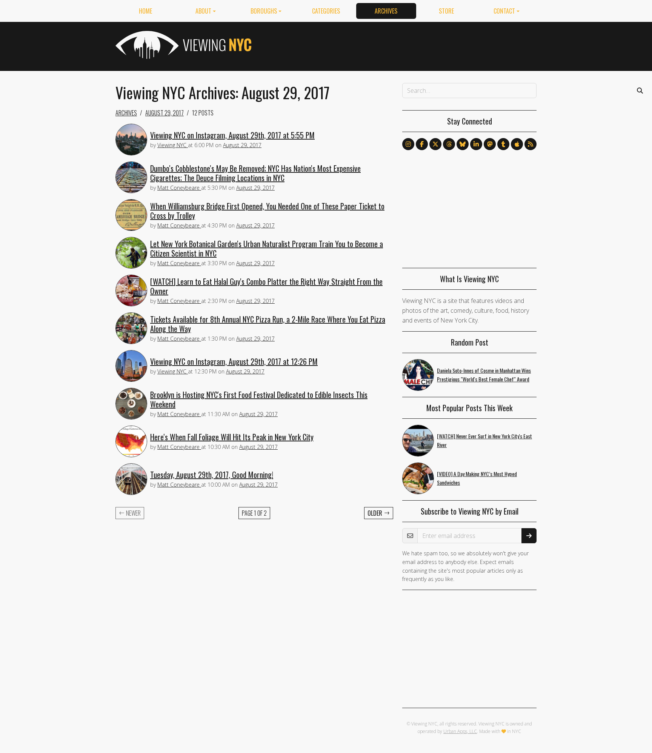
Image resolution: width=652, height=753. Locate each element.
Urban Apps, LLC (460, 731)
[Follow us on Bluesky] (463, 144)
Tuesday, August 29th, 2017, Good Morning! (211, 474)
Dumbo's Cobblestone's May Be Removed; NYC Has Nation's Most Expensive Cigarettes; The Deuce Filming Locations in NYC (255, 173)
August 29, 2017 (164, 112)
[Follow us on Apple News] (517, 144)
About (203, 10)
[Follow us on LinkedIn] (476, 144)
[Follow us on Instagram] (408, 144)
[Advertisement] (399, 45)
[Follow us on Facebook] (422, 144)
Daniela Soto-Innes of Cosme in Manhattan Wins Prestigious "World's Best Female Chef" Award (484, 374)
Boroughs (264, 10)
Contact (504, 10)
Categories (326, 10)
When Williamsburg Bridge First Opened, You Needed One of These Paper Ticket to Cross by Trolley (267, 210)
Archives (386, 10)
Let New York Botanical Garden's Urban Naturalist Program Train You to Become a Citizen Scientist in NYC (266, 248)
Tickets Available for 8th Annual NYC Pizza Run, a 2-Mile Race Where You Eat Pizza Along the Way (267, 323)
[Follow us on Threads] (449, 144)
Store (446, 10)
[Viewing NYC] (182, 45)
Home (145, 10)
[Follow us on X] (435, 144)
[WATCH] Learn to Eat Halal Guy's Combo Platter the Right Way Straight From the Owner (266, 286)
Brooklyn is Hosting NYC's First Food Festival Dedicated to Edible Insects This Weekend (259, 399)
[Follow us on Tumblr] (503, 144)
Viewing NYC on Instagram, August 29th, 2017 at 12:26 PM (234, 361)
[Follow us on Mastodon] (490, 144)
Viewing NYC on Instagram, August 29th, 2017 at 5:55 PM (232, 135)
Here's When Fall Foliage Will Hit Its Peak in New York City (232, 437)
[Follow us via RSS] (530, 144)
